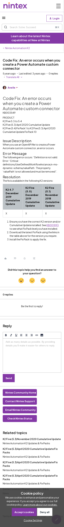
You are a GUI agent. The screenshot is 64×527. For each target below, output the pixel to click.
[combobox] (32, 27)
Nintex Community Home (20, 392)
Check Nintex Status (19, 418)
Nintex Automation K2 (17, 48)
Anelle (11, 87)
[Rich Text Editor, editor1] (32, 355)
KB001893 (52, 225)
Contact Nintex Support (20, 401)
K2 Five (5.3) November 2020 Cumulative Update (32, 438)
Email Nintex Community (20, 409)
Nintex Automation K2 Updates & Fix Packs (26, 443)
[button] (4, 18)
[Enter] (6, 27)
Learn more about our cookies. (40, 504)
